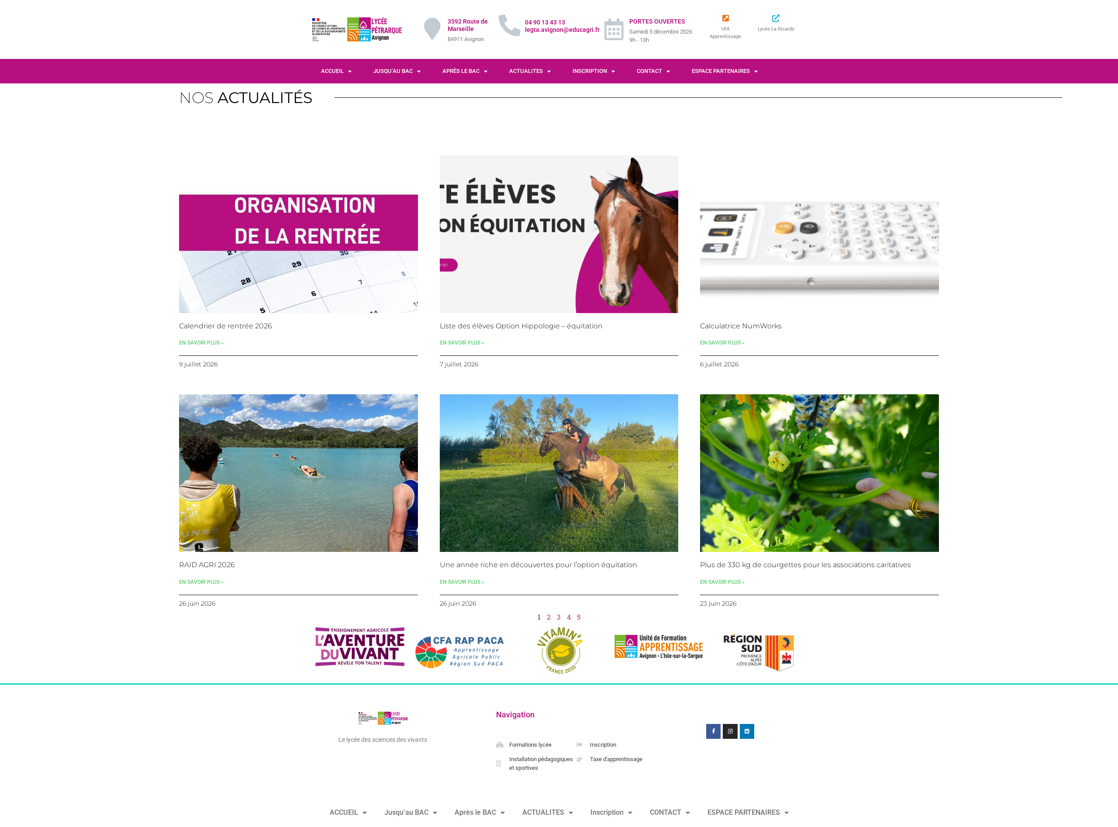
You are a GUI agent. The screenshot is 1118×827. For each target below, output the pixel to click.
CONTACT (649, 71)
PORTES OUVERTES (657, 21)
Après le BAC (461, 71)
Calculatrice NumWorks (741, 326)
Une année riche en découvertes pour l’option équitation (538, 565)
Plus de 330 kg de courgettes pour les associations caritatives (805, 565)
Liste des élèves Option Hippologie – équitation (521, 326)
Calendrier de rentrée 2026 (225, 326)
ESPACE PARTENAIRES (721, 71)
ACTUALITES (526, 71)
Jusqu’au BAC (393, 71)
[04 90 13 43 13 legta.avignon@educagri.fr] (510, 25)
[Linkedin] (747, 731)
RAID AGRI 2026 (207, 565)
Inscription (590, 71)
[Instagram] (730, 731)
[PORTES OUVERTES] (614, 29)
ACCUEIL (332, 71)
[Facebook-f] (713, 731)
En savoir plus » (201, 343)
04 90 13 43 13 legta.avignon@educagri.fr (562, 26)
